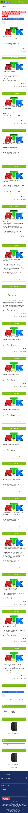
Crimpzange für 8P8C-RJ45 (9, 71)
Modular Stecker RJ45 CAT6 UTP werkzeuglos (13, 336)
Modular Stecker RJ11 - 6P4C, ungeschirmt (13, 512)
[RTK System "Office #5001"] (14, 726)
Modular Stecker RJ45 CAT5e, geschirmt (12, 371)
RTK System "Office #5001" (14, 733)
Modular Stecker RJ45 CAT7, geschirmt (12, 442)
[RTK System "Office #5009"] (14, 757)
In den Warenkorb (14, 57)
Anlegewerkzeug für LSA (9, 36)
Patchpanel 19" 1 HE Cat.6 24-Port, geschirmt (13, 300)
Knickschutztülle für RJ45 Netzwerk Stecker (13, 477)
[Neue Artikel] (24, 750)
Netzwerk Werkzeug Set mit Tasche (11, 661)
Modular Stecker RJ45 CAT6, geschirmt (12, 407)
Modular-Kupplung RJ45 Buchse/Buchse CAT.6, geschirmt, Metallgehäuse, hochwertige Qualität (14, 549)
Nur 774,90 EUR (14, 736)
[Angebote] (24, 719)
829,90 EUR (14, 767)
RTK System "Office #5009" (14, 764)
